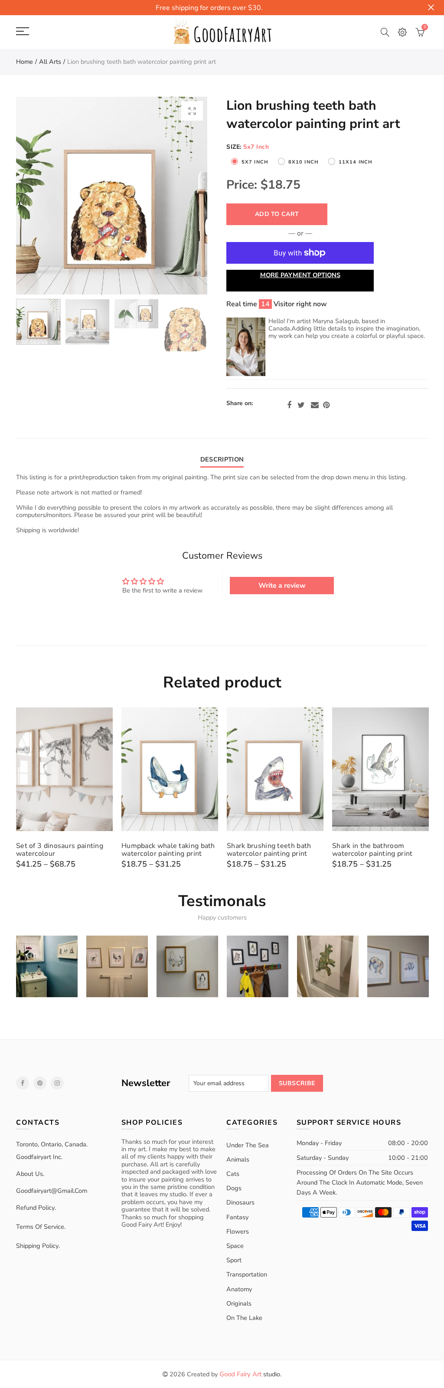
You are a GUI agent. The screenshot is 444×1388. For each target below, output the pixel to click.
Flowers (237, 1231)
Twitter (301, 405)
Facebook (289, 405)
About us (29, 1173)
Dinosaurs (240, 1202)
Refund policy (35, 1207)
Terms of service (40, 1226)
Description (222, 459)
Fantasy (237, 1217)
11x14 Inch (355, 162)
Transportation (246, 1274)
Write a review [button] (282, 585)
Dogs (234, 1188)
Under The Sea (247, 1145)
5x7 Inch (255, 162)
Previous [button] (39, 195)
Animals (237, 1159)
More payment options (300, 275)
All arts (50, 61)
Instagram (57, 1083)
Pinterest (326, 405)
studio (249, 1374)
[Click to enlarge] (192, 111)
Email (315, 405)
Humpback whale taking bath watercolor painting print (168, 850)
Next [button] (184, 195)
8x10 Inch (303, 162)
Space (235, 1245)
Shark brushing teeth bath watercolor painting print (269, 850)
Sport (234, 1260)
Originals (238, 1303)
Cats (232, 1173)
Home (24, 61)
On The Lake (244, 1317)
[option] (111, 196)
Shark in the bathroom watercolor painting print (372, 850)
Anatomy (239, 1289)
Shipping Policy (37, 1245)
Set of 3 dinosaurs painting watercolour (59, 850)
